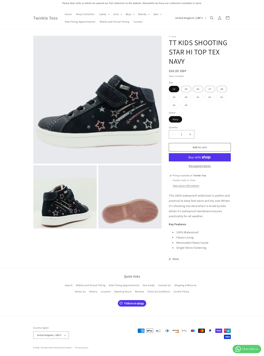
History (93, 291)
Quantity (173, 127)
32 (211, 97)
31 (199, 97)
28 (221, 89)
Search (69, 285)
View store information (186, 185)
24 (174, 89)
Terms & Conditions (158, 291)
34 (176, 105)
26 (197, 89)
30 (188, 97)
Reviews (139, 291)
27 (210, 89)
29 (176, 97)
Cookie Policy (181, 291)
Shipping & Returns (185, 285)
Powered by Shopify (62, 348)
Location (106, 291)
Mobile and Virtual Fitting (91, 285)
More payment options (200, 165)
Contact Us (164, 285)
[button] (104, 14)
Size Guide (149, 285)
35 (188, 105)
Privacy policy (81, 347)
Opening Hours (123, 291)
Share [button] (175, 259)
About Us (80, 291)
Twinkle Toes (47, 348)
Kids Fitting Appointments (124, 285)
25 (186, 89)
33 (223, 97)
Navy (175, 119)
